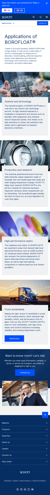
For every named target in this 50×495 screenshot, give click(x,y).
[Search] (33, 17)
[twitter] (29, 489)
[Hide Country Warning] (46, 3)
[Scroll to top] (45, 415)
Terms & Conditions (39, 481)
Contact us (43, 23)
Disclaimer (8, 481)
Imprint (15, 481)
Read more (14, 338)
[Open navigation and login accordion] (40, 17)
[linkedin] (25, 489)
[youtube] (32, 489)
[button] (25, 423)
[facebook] (18, 489)
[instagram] (21, 489)
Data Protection (25, 481)
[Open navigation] (46, 17)
